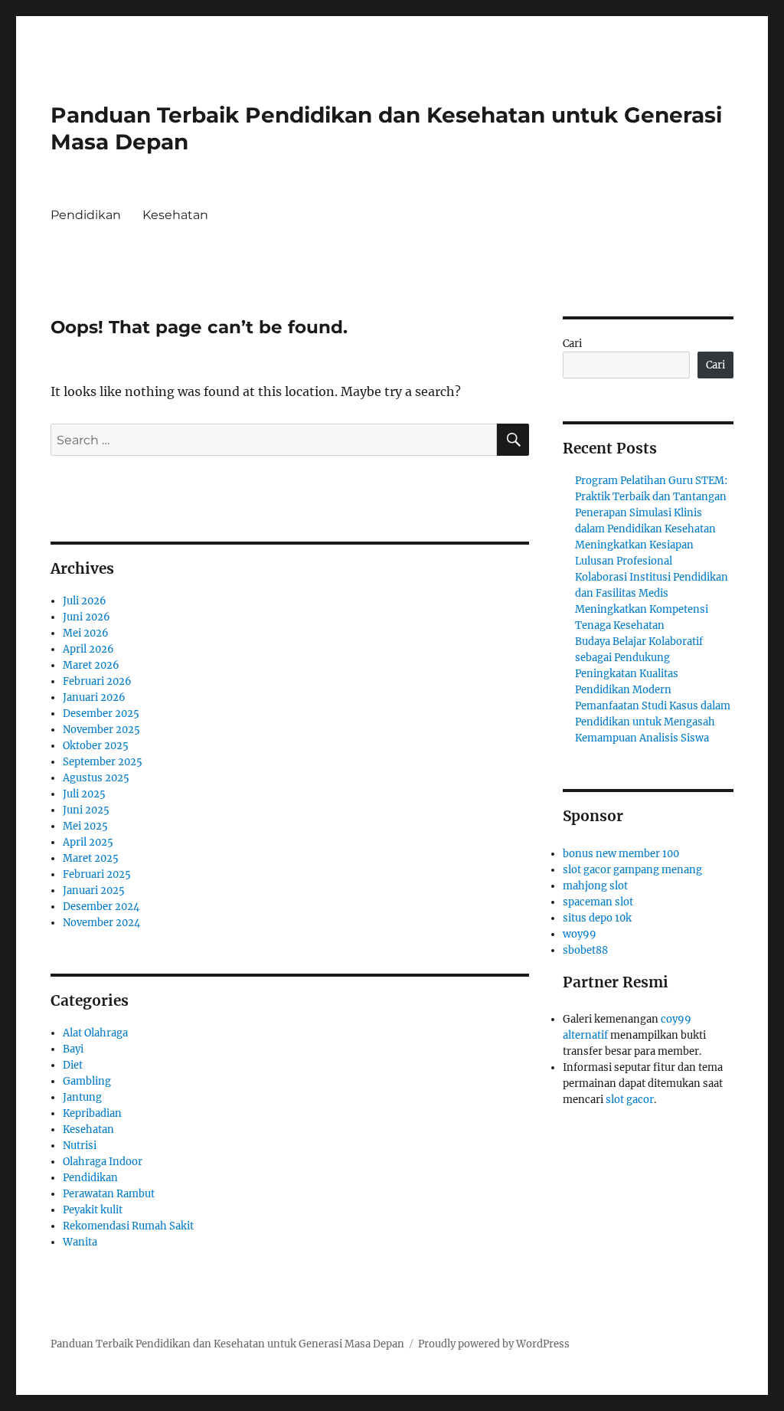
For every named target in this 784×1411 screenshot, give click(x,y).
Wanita (80, 1242)
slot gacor (630, 1099)
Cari (572, 343)
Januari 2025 (94, 890)
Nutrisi (79, 1145)
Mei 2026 (86, 633)
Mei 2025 (85, 826)
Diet (73, 1065)
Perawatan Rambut (109, 1193)
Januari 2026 (94, 697)
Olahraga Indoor (102, 1161)
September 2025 (102, 761)
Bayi (73, 1049)
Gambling (87, 1081)
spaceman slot (598, 901)
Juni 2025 (86, 810)
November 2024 (101, 922)
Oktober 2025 (96, 745)
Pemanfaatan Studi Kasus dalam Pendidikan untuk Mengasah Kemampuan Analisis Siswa (652, 722)
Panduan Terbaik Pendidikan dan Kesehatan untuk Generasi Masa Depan (227, 1343)
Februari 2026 (97, 681)
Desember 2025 (101, 713)
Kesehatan (175, 215)
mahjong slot (595, 885)
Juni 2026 (86, 617)
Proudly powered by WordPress (494, 1343)
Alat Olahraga (95, 1032)
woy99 (579, 934)
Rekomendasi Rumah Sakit (128, 1226)
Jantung (82, 1097)
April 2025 (88, 842)
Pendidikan (86, 215)
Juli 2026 (84, 600)
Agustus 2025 (96, 777)
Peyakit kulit (92, 1209)
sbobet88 (585, 950)
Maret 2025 (91, 858)
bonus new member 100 (621, 853)
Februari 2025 (97, 874)
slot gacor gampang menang (632, 869)
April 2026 (88, 649)
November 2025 (101, 729)
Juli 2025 (84, 793)
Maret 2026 (91, 665)
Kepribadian (92, 1113)
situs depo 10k (597, 918)
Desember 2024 (101, 906)
